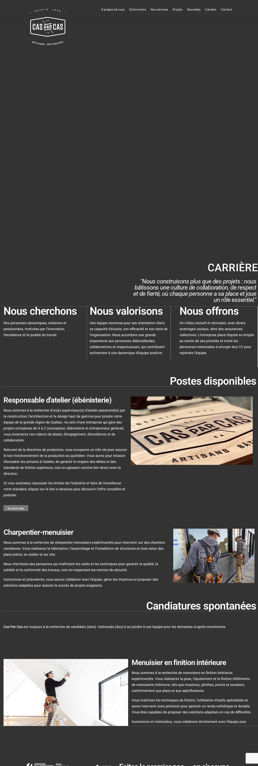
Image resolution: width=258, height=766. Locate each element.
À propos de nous (113, 9)
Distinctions (137, 9)
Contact (226, 9)
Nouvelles (194, 9)
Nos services (159, 9)
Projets (178, 9)
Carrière (210, 9)
